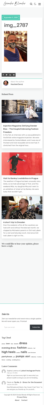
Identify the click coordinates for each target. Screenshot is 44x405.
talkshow (33, 357)
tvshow (39, 357)
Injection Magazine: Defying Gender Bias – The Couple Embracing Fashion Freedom (20, 129)
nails (24, 352)
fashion (22, 347)
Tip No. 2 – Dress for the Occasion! (28, 382)
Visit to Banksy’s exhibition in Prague (20, 178)
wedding (8, 360)
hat (34, 348)
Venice (3, 360)
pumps (20, 356)
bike (12, 343)
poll (14, 357)
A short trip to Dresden (14, 222)
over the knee (32, 352)
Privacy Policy (22, 397)
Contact (24, 400)
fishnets (30, 348)
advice (3, 343)
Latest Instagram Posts (30, 371)
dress (23, 343)
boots (16, 343)
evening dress (9, 348)
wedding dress (16, 360)
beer (8, 344)
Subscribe (36, 327)
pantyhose (7, 356)
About (17, 400)
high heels (9, 352)
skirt (27, 356)
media (18, 352)
